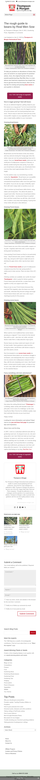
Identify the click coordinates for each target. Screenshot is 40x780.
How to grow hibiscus (10, 713)
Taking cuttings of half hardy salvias (14, 711)
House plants (8, 682)
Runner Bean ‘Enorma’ (15, 401)
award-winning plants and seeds (16, 655)
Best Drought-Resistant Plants (13, 715)
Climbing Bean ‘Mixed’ (15, 68)
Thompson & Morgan (12, 30)
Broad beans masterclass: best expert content (9, 527)
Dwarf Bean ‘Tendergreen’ (15, 243)
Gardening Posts (9, 676)
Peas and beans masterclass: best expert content (24, 527)
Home (7, 738)
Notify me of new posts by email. (15, 609)
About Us (8, 741)
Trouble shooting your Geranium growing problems (19, 720)
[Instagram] (15, 507)
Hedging (6, 680)
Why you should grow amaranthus (14, 700)
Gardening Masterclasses (11, 674)
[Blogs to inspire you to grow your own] (10, 540)
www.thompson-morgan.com (25, 502)
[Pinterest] (20, 507)
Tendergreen (8, 279)
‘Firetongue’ (30, 404)
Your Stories (7, 691)
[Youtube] (22, 507)
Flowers (6, 667)
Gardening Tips (8, 678)
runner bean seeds (25, 353)
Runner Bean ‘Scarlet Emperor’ (17, 328)
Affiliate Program (10, 749)
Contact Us (8, 743)
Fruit (5, 669)
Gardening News (9, 671)
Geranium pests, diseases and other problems (17, 709)
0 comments (19, 32)
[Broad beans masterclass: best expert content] (10, 520)
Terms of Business (10, 753)
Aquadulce (14, 177)
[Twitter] (25, 507)
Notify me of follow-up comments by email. (18, 605)
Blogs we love (8, 663)
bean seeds (28, 84)
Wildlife (6, 689)
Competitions (8, 665)
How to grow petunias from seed (13, 706)
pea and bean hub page (18, 422)
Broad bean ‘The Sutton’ (15, 150)
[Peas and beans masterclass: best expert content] (25, 520)
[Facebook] (17, 507)
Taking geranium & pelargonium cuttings (16, 722)
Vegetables (11, 32)
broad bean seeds (20, 160)
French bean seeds (15, 266)
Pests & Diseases (9, 685)
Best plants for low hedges (12, 717)
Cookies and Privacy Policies (13, 751)
